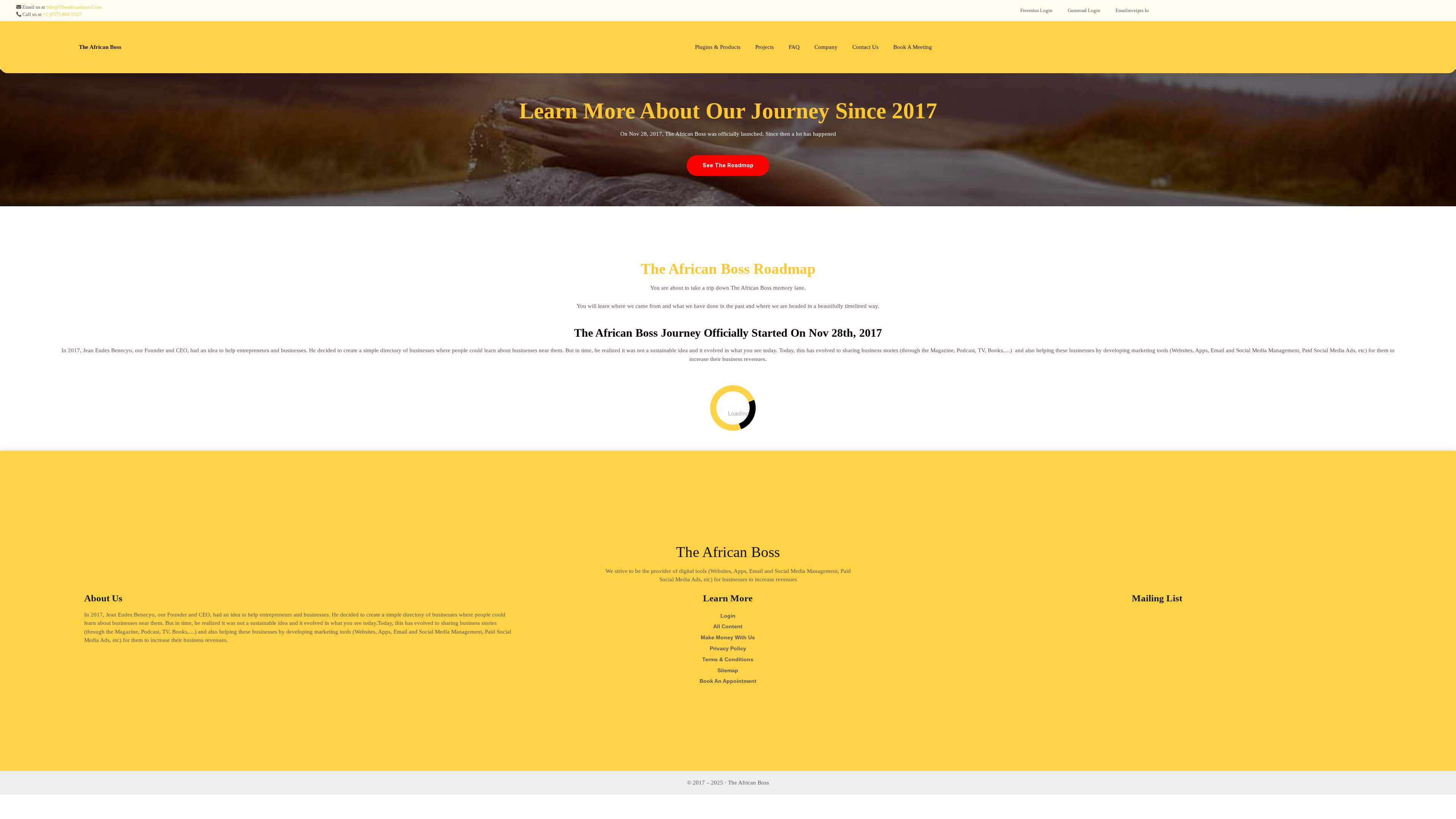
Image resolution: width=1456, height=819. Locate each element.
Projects (764, 47)
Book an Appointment (728, 681)
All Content (727, 626)
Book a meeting (912, 47)
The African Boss (100, 47)
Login (728, 616)
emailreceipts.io (1132, 10)
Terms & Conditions (727, 659)
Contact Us (865, 47)
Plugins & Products (718, 47)
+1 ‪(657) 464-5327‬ (62, 14)
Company (826, 47)
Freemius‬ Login (1036, 10)
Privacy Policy (728, 648)
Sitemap (727, 670)
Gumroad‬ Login (1084, 10)
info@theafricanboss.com (73, 7)
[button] (728, 165)
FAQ (794, 47)
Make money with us (728, 637)
